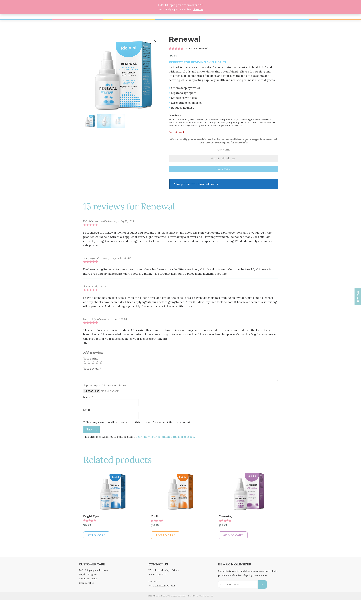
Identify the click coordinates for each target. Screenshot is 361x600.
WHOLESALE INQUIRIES (161, 585)
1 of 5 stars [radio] (85, 362)
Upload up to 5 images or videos (105, 385)
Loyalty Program (88, 574)
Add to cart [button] (165, 535)
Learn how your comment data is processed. (165, 436)
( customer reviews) (196, 48)
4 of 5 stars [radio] (97, 362)
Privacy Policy (86, 582)
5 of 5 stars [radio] (101, 362)
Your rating (90, 358)
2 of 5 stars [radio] (89, 362)
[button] (155, 41)
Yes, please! (223, 168)
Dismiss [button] (198, 9)
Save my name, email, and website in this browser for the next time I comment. (138, 422)
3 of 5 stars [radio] (93, 362)
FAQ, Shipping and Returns (93, 570)
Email (88, 409)
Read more (96, 535)
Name (88, 397)
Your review (92, 368)
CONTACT (154, 581)
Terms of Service (88, 578)
